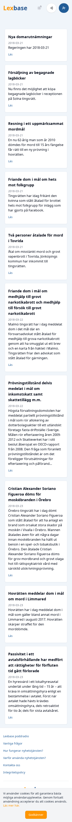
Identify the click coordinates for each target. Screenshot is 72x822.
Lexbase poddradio (16, 736)
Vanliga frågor (12, 743)
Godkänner (36, 815)
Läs (10, 54)
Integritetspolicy (14, 772)
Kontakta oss (11, 765)
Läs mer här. (11, 805)
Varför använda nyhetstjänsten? (24, 758)
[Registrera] (64, 8)
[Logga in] (51, 8)
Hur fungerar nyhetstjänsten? (23, 751)
